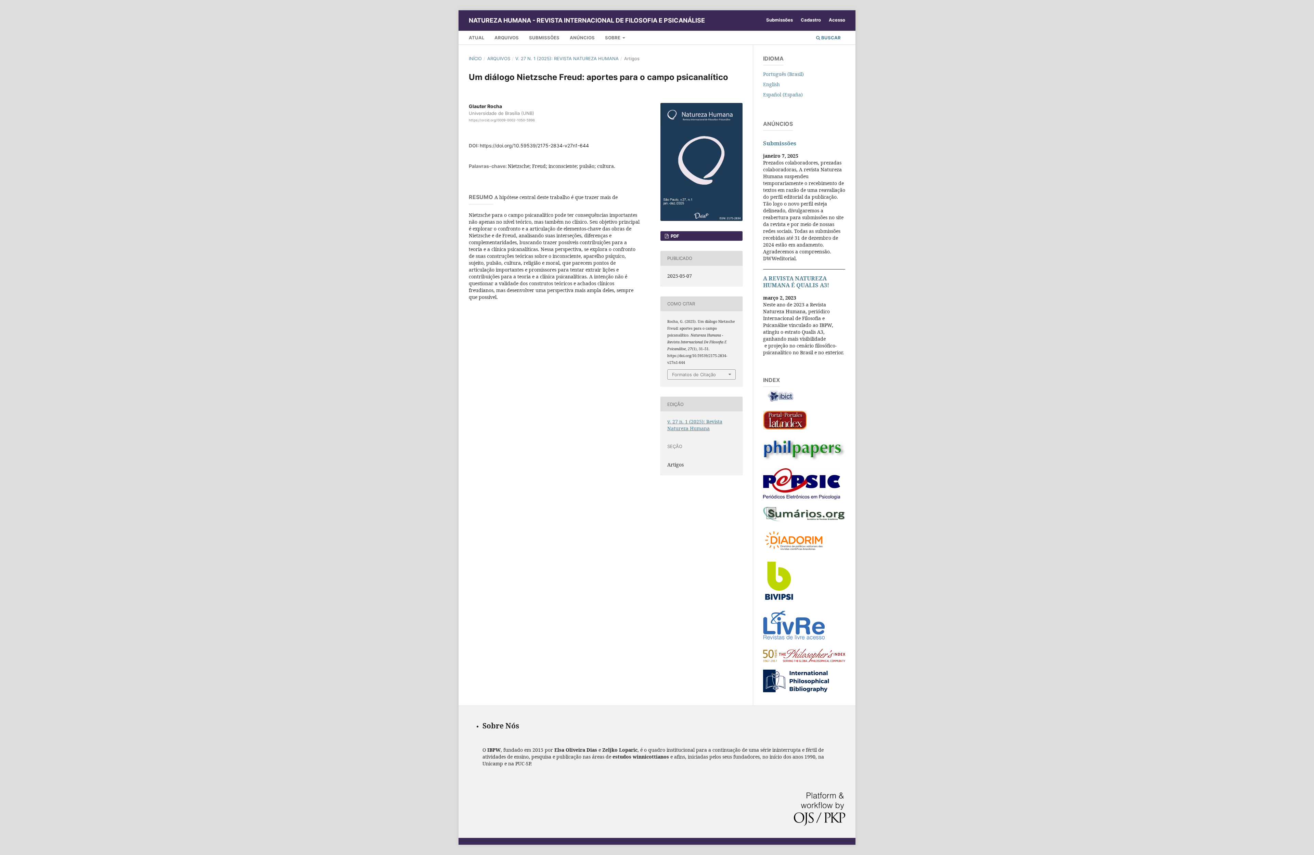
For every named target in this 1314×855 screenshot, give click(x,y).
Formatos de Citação (694, 374)
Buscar (830, 37)
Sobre (613, 37)
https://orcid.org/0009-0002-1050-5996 (502, 120)
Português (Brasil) (783, 74)
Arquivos (506, 37)
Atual (476, 37)
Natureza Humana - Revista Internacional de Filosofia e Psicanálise (587, 20)
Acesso (837, 20)
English (771, 84)
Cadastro (811, 20)
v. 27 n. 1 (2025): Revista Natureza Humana (567, 58)
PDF (674, 236)
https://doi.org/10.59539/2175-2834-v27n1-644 (534, 145)
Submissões (544, 37)
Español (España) (783, 94)
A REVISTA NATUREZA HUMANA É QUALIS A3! (796, 282)
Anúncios (582, 37)
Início (475, 58)
